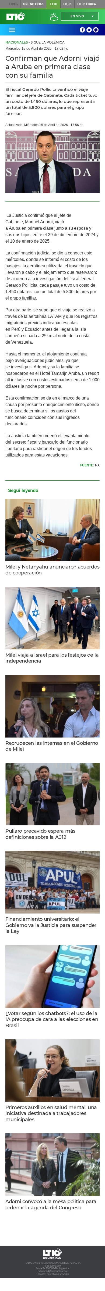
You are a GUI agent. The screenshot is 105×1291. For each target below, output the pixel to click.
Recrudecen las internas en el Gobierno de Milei (51, 746)
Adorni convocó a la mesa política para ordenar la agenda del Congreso (50, 1205)
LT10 (53, 4)
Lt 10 (15, 16)
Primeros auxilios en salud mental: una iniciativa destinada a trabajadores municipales (51, 1114)
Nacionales (16, 42)
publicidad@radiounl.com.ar (53, 1271)
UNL (13, 4)
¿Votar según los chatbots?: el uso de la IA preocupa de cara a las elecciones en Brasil (51, 1019)
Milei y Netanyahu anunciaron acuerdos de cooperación (52, 570)
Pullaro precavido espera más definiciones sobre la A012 (40, 834)
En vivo (77, 16)
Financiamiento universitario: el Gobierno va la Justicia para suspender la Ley (50, 925)
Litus (67, 4)
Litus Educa (86, 4)
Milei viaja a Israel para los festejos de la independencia (52, 658)
